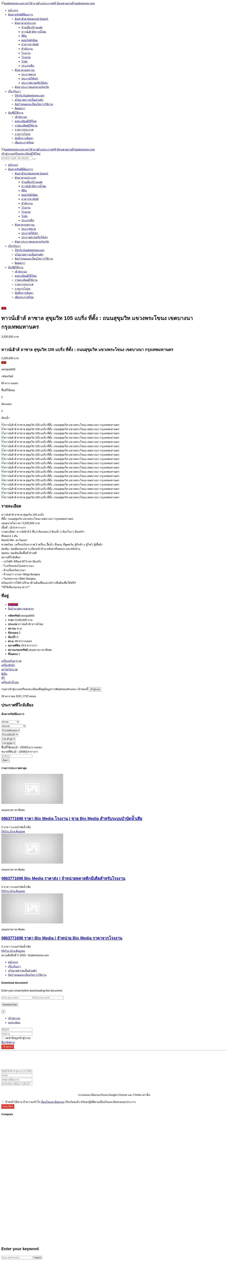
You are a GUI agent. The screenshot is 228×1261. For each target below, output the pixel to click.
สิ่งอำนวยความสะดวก (21, 608)
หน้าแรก (13, 962)
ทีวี (3, 678)
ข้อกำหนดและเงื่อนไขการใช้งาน (27, 975)
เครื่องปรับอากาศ (11, 661)
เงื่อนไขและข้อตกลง (52, 1102)
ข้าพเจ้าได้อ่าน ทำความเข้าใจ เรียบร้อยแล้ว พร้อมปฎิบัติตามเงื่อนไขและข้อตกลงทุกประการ (70, 1102)
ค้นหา (5, 760)
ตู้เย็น (4, 673)
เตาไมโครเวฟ (9, 669)
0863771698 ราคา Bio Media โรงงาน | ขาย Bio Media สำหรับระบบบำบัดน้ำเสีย (71, 818)
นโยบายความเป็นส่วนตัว (22, 970)
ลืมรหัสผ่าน (8, 1042)
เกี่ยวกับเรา (14, 966)
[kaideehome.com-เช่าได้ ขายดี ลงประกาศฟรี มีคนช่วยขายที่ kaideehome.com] (48, 3)
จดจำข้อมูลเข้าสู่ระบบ (18, 1038)
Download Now (10, 1004)
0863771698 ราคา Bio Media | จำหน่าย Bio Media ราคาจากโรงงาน (61, 938)
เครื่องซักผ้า (8, 665)
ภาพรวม (13, 604)
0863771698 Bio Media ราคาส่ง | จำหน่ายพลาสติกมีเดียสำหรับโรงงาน (63, 878)
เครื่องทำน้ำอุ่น (10, 682)
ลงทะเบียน (14, 1022)
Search (37, 1257)
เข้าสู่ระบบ (95, 689)
